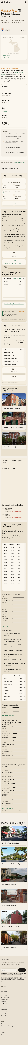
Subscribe (22, 970)
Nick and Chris (14, 982)
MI (5, 6)
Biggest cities (4, 1009)
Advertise (3, 1030)
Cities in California (5, 1011)
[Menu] (25, 2)
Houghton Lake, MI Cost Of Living (14, 211)
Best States (3, 1001)
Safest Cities (4, 991)
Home (2, 6)
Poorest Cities (4, 999)
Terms (2, 1034)
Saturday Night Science (11, 978)
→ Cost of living (6, 57)
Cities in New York (5, 1018)
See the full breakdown (8, 626)
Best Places (3, 989)
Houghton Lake (17, 278)
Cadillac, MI (7, 514)
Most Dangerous (5, 997)
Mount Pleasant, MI (8, 508)
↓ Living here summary (8, 55)
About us (3, 1023)
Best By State (4, 1003)
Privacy (3, 1032)
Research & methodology (7, 1026)
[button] (14, 168)
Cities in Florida (5, 1015)
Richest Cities (4, 995)
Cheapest (3, 993)
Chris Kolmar (8, 29)
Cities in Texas (4, 1013)
